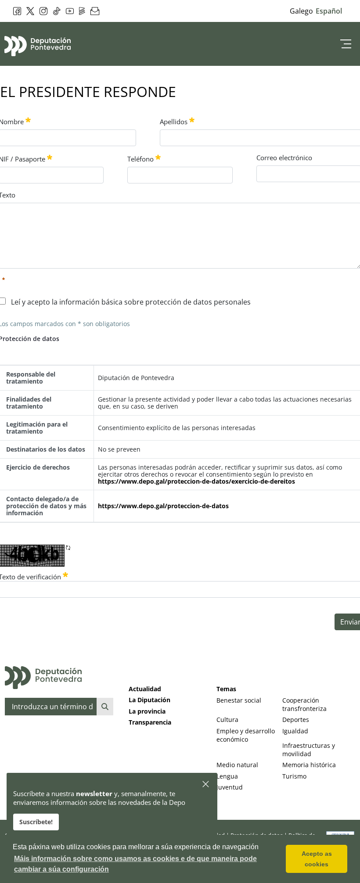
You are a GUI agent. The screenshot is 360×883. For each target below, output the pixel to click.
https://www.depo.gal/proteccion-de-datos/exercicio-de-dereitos (196, 481)
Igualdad (295, 731)
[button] (206, 784)
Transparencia (150, 722)
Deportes (295, 719)
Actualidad (145, 689)
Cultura (227, 719)
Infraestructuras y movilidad (308, 749)
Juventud (229, 787)
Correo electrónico (284, 157)
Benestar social (238, 700)
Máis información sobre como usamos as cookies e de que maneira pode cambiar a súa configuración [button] (135, 864)
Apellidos (173, 121)
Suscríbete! (36, 822)
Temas (226, 689)
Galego (301, 11)
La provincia (147, 711)
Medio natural (237, 765)
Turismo (294, 776)
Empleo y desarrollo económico (245, 735)
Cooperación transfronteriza (304, 704)
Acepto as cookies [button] (317, 859)
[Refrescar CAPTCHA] (68, 548)
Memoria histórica (309, 765)
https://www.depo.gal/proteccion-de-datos (163, 506)
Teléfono (140, 158)
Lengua (227, 776)
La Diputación (149, 700)
